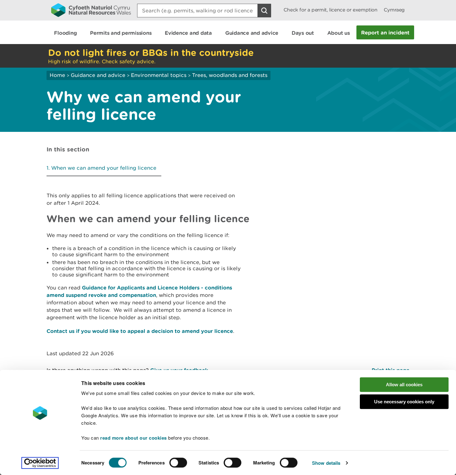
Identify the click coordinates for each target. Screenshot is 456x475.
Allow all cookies (404, 384)
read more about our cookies (133, 437)
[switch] (178, 463)
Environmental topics (158, 75)
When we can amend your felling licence (103, 168)
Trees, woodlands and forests (229, 75)
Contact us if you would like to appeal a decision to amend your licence (140, 331)
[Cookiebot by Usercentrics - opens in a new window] (40, 463)
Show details (326, 462)
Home (57, 75)
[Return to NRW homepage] (91, 10)
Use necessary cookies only (404, 401)
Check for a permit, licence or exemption (331, 10)
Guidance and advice (98, 75)
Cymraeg (394, 10)
